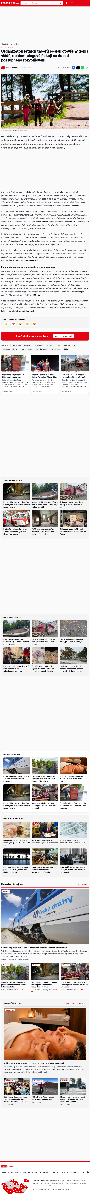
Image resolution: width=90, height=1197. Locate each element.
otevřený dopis (26, 349)
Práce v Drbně (62, 1172)
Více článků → (83, 884)
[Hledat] (61, 3)
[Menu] (72, 3)
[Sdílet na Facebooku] (73, 67)
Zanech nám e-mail (63, 336)
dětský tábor (38, 345)
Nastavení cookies (47, 1172)
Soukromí (5, 1172)
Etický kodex (25, 1172)
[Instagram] (87, 1172)
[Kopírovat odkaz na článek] (87, 67)
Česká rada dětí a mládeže (20, 345)
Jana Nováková (69, 345)
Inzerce (73, 1172)
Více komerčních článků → (76, 1003)
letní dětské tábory (10, 349)
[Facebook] (84, 1172)
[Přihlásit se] (66, 3)
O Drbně (14, 1172)
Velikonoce (55, 349)
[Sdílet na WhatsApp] (82, 67)
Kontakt (35, 1172)
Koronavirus (14, 44)
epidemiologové (53, 345)
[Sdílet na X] (78, 67)
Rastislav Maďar (42, 349)
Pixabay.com (23, 131)
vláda (66, 349)
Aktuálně (4, 44)
